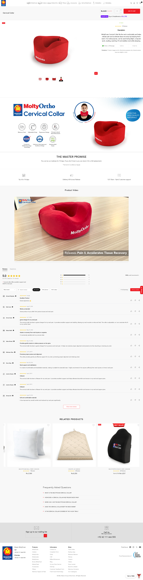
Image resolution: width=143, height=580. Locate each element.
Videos (70, 562)
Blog (51, 562)
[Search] (131, 3)
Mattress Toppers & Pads (39, 571)
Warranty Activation (73, 569)
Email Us (135, 45)
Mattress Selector (73, 554)
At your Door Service (55, 564)
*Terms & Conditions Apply (71, 165)
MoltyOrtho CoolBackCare (116, 469)
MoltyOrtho (54, 3)
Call (15, 550)
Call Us (122, 45)
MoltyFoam (34, 3)
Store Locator (71, 564)
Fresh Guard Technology (56, 571)
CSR (51, 557)
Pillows (64, 3)
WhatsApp (17, 555)
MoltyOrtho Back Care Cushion (26, 469)
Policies (70, 557)
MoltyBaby (108, 3)
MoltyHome (35, 559)
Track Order (71, 549)
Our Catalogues (72, 571)
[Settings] (134, 3)
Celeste (45, 3)
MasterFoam (35, 564)
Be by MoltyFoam (86, 3)
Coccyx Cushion (71, 469)
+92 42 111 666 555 (107, 537)
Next (97, 48)
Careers (70, 559)
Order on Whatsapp (109, 45)
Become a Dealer (72, 566)
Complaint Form (54, 552)
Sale (3, 23)
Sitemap (52, 566)
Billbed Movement (55, 559)
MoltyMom (98, 3)
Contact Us (53, 549)
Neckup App (71, 552)
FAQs (51, 554)
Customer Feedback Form (57, 569)
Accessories (74, 3)
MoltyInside (35, 557)
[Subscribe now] (45, 535)
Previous (3, 48)
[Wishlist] (137, 3)
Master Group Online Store (68, 575)
